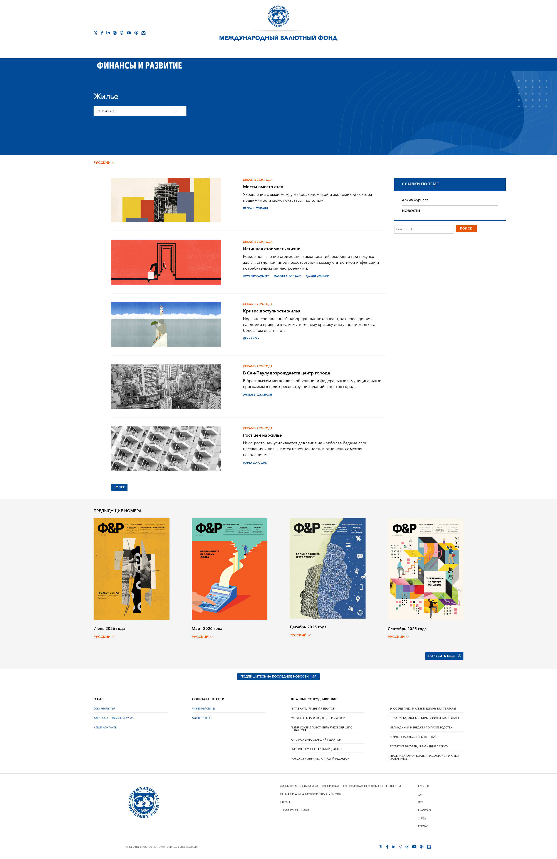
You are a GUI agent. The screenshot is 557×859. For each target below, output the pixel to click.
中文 (420, 802)
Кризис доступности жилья (271, 311)
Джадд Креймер (317, 276)
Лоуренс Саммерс (256, 276)
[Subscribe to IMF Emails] (143, 33)
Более (119, 487)
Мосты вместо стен (263, 187)
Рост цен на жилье (262, 435)
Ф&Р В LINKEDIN (202, 718)
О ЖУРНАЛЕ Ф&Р (104, 708)
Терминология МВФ (294, 810)
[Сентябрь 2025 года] (426, 569)
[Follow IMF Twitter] (95, 33)
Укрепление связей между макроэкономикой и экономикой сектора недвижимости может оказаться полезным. (307, 197)
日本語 (422, 818)
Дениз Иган (251, 338)
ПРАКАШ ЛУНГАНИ (255, 208)
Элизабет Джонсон (257, 395)
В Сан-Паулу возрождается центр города (286, 373)
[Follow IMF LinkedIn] (108, 33)
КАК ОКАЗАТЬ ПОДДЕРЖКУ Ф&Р (114, 718)
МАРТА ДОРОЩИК (255, 463)
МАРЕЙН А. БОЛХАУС (287, 276)
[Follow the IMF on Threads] (121, 33)
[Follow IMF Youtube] (129, 33)
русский (102, 163)
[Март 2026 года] (230, 568)
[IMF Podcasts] (136, 33)
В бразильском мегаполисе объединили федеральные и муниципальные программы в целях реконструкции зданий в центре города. (312, 383)
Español (424, 826)
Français (424, 810)
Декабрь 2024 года (257, 180)
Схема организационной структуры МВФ (310, 794)
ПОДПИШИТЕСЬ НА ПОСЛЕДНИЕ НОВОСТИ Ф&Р (278, 676)
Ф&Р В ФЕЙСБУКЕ (203, 708)
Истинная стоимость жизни (271, 249)
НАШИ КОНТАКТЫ (105, 727)
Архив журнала (415, 200)
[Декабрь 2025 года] (328, 568)
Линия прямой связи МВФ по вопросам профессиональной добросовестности (340, 786)
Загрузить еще (441, 656)
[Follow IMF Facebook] (102, 33)
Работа (285, 802)
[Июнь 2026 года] (131, 568)
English (423, 786)
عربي (420, 794)
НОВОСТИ (411, 211)
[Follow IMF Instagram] (115, 33)
